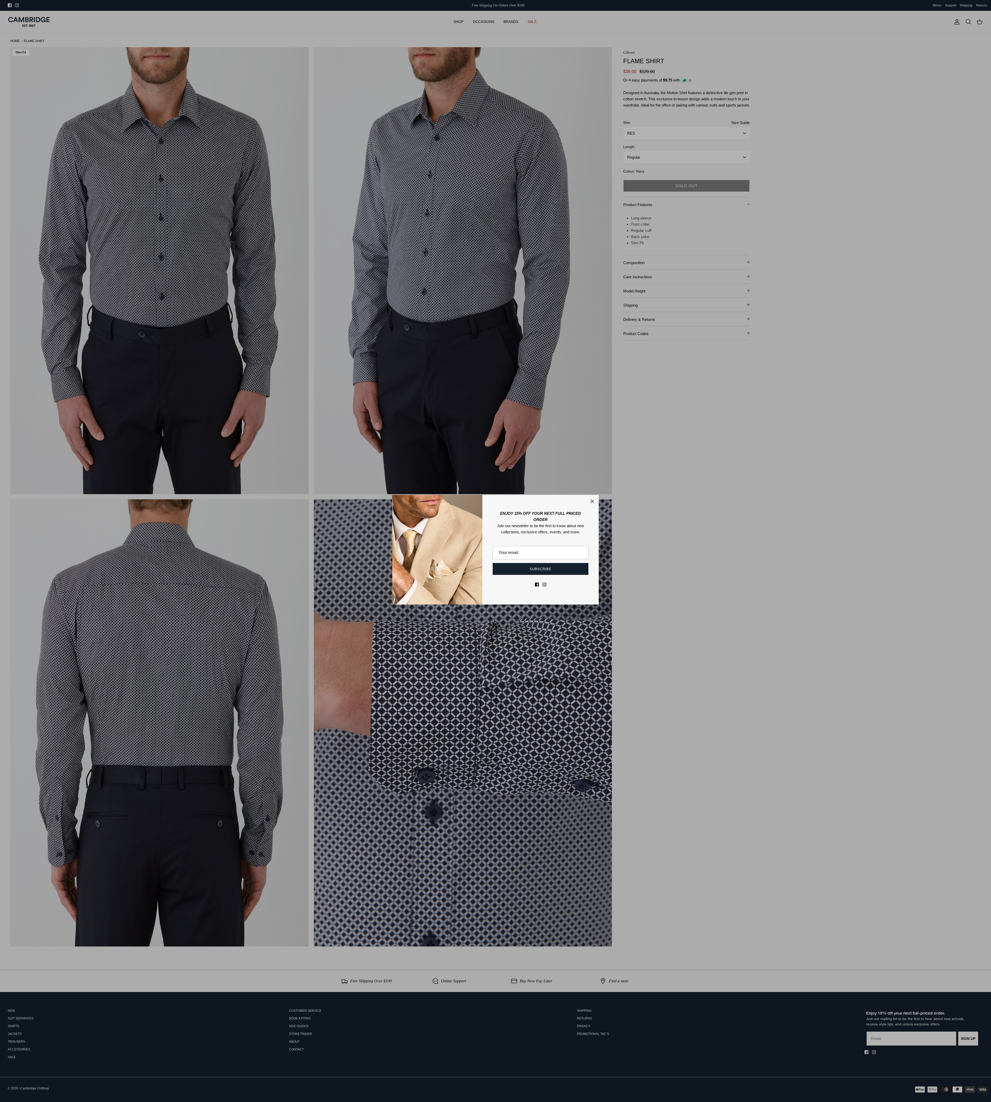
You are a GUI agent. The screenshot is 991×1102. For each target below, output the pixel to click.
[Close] (592, 501)
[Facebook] (537, 584)
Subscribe (541, 569)
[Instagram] (544, 584)
